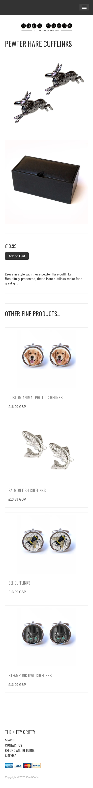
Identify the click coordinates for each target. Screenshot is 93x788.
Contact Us (13, 745)
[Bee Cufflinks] (46, 544)
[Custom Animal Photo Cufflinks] (46, 358)
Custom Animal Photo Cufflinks (35, 398)
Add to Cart (17, 256)
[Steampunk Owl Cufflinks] (46, 636)
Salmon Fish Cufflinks (27, 490)
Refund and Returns (19, 750)
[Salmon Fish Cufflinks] (46, 451)
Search (10, 739)
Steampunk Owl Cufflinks (30, 676)
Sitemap (10, 755)
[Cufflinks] (46, 26)
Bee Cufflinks (19, 583)
